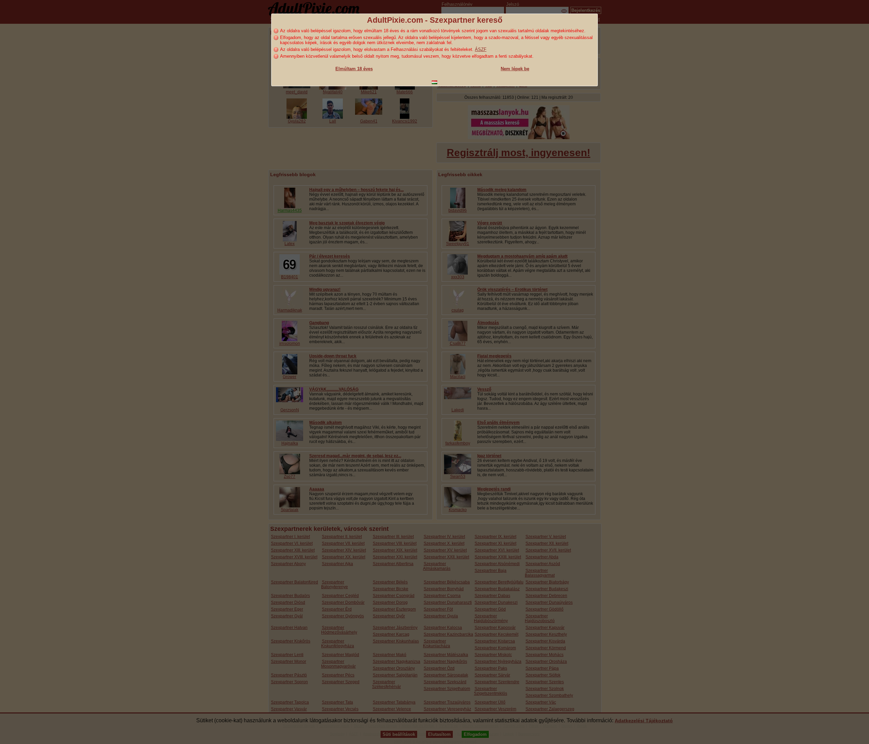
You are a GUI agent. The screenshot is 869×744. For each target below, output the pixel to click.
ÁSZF (480, 49)
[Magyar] (434, 82)
